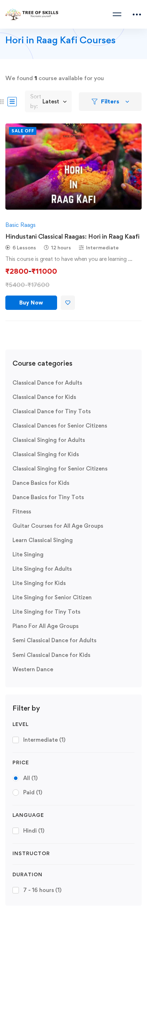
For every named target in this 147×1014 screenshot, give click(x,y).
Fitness (21, 511)
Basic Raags (20, 224)
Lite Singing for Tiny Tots (46, 611)
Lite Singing (28, 554)
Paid (32, 792)
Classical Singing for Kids (45, 454)
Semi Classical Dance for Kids (51, 655)
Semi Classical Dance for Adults (54, 640)
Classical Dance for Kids (44, 397)
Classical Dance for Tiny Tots (51, 411)
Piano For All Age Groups (45, 626)
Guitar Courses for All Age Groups (57, 525)
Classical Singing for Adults (48, 440)
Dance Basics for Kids (40, 482)
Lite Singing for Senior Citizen (52, 597)
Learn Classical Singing (42, 540)
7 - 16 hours (42, 890)
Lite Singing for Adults (42, 568)
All (30, 778)
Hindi (33, 830)
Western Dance (32, 669)
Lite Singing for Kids (39, 583)
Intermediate (44, 739)
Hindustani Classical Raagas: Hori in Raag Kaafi (72, 236)
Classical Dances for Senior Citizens (59, 425)
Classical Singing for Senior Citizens (59, 468)
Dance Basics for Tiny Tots (48, 497)
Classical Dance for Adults (47, 382)
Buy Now (31, 302)
